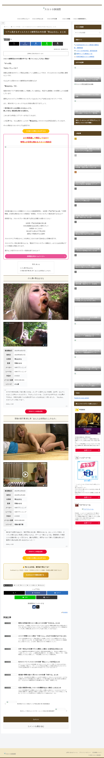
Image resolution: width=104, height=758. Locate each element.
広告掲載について (96, 752)
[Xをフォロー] (37, 606)
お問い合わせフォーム (72, 752)
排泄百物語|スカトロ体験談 (85, 56)
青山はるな (42, 585)
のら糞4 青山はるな (27, 268)
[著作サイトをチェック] (34, 606)
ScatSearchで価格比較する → (36, 575)
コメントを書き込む (36, 726)
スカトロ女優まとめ (32, 585)
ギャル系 (17, 585)
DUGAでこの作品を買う (36, 411)
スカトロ (24, 585)
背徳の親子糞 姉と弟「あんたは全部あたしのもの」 (36, 270)
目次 (33, 264)
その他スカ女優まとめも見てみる (36, 131)
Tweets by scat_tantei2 (81, 398)
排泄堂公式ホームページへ (36, 256)
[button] (58, 44)
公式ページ (87, 450)
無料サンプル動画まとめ (84, 54)
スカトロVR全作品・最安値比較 (86, 51)
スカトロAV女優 (8, 585)
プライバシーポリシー (85, 752)
